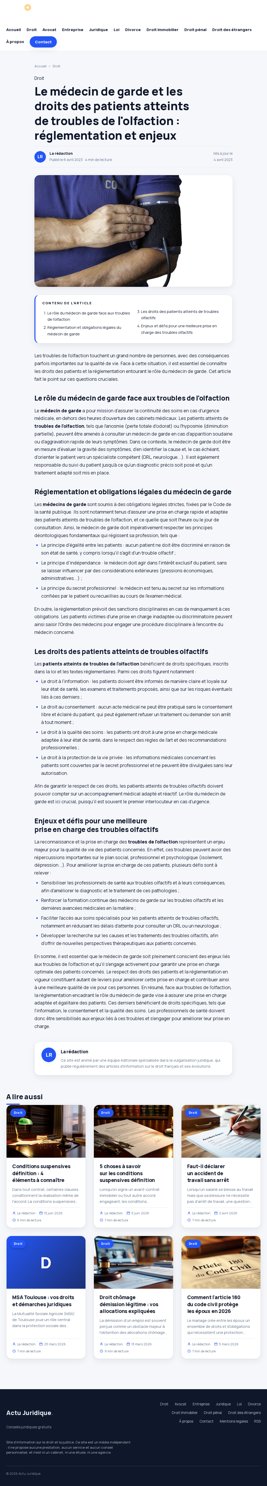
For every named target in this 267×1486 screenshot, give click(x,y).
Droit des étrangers (232, 29)
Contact (43, 42)
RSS (257, 1421)
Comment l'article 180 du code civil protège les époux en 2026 (213, 1304)
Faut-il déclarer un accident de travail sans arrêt (208, 1173)
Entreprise (72, 29)
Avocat (49, 29)
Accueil (13, 29)
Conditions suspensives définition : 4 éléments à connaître (41, 1173)
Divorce (133, 29)
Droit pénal (195, 29)
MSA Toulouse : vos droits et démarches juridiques (43, 1300)
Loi (116, 29)
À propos (15, 41)
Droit (32, 29)
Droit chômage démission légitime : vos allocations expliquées (129, 1304)
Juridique (98, 29)
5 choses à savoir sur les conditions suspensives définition (127, 1173)
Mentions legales (234, 1421)
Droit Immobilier (163, 29)
